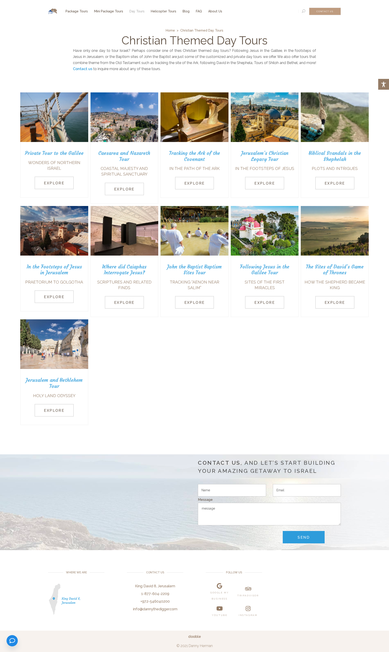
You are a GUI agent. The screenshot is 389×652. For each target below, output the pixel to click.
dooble (194, 636)
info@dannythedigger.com (155, 609)
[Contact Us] (12, 640)
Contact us (82, 69)
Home (170, 30)
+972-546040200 (155, 601)
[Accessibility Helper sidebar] (383, 84)
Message (205, 500)
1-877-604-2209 (155, 594)
